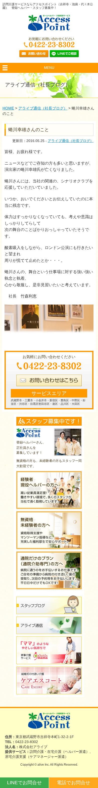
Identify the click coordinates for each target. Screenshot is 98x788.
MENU (49, 68)
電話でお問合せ (73, 782)
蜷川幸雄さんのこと (28, 129)
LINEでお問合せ (24, 782)
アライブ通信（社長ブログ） (70, 141)
